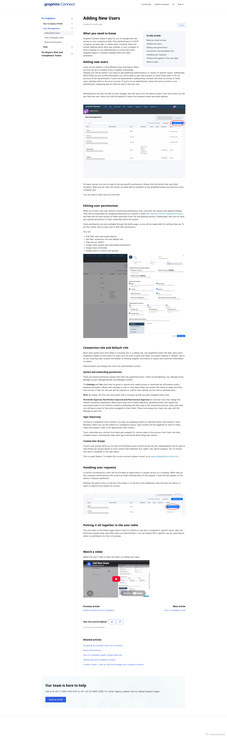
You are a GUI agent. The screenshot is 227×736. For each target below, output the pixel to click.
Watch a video (152, 62)
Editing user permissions (157, 47)
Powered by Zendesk (217, 734)
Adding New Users (52, 33)
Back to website (50, 723)
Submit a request (162, 4)
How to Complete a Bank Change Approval (102, 655)
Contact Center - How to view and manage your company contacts (113, 664)
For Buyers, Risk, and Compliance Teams (52, 54)
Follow (181, 25)
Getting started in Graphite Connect (99, 660)
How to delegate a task (174, 610)
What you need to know (156, 40)
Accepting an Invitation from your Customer (103, 645)
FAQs (45, 47)
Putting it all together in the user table (162, 58)
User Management (51, 28)
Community (146, 4)
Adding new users (154, 44)
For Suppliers (48, 18)
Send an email (56, 699)
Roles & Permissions (92, 650)
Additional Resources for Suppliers (98, 610)
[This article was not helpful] (119, 621)
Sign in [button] (181, 4)
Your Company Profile (53, 24)
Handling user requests (156, 55)
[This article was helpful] (112, 621)
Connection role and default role (160, 51)
